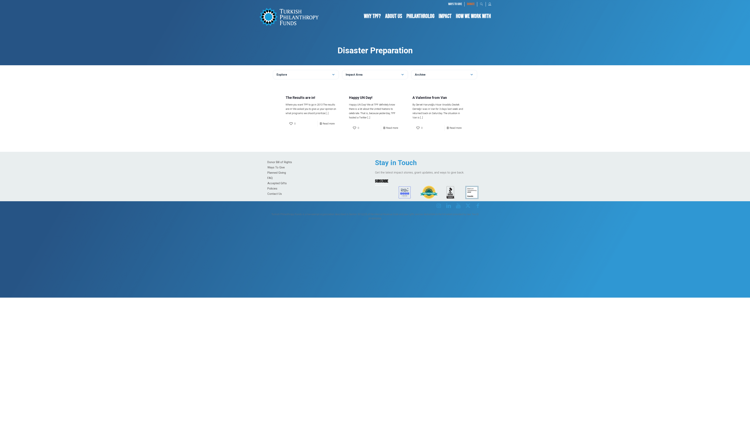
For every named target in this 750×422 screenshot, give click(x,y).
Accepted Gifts (277, 183)
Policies (272, 188)
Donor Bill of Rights (279, 162)
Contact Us (274, 194)
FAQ (270, 178)
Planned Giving (276, 172)
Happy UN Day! (360, 98)
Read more (329, 123)
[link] (289, 16)
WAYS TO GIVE (455, 4)
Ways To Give (276, 167)
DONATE (471, 4)
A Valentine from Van (429, 98)
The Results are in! (300, 98)
